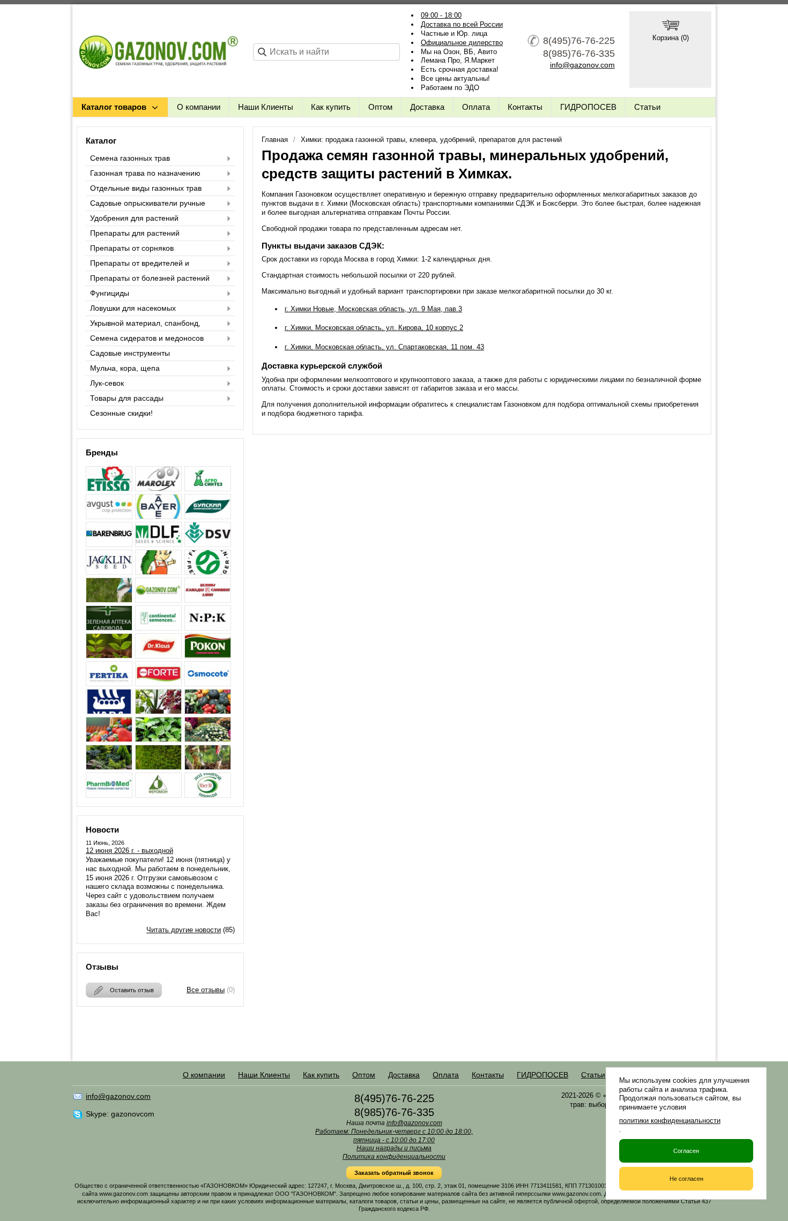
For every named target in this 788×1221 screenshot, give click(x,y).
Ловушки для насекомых (133, 308)
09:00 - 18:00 (441, 15)
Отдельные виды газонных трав (146, 188)
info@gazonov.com (582, 65)
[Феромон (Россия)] (158, 795)
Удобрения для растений (134, 218)
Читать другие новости (183, 930)
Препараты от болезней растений (150, 278)
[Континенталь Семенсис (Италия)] (158, 628)
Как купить (331, 106)
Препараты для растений (135, 233)
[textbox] (326, 52)
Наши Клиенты (265, 106)
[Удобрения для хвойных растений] (109, 767)
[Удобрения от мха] (158, 767)
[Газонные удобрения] (109, 600)
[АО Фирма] (109, 516)
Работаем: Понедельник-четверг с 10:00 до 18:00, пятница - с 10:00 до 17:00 (394, 1136)
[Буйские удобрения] (208, 516)
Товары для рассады (126, 398)
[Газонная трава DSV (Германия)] (208, 544)
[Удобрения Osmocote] (208, 683)
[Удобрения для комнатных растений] (158, 711)
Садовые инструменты (130, 353)
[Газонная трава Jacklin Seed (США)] (109, 572)
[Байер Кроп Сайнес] (158, 516)
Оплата (476, 106)
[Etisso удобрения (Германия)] (109, 488)
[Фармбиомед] (109, 795)
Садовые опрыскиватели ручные (147, 203)
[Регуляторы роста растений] (109, 655)
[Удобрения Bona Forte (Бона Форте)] (158, 683)
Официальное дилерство (462, 43)
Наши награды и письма (394, 1148)
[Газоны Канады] (208, 600)
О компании (198, 106)
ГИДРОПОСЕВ (588, 106)
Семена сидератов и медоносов (147, 338)
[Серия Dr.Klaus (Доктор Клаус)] (158, 655)
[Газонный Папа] (158, 600)
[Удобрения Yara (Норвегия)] (109, 711)
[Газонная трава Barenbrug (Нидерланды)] (109, 544)
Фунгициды (109, 293)
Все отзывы (206, 990)
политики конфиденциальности (669, 1121)
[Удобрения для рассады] (158, 739)
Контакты (525, 106)
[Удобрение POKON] (208, 655)
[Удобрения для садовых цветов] (208, 739)
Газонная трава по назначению (145, 173)
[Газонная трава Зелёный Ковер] (158, 572)
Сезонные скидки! (121, 413)
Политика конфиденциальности (394, 1156)
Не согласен (686, 1178)
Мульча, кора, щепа (125, 368)
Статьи (647, 106)
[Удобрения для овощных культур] (208, 711)
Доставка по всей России (462, 24)
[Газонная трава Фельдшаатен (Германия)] (208, 572)
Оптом (380, 106)
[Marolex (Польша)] (158, 488)
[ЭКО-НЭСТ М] (208, 795)
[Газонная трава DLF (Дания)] (158, 544)
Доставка (427, 106)
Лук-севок (107, 383)
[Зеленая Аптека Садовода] (109, 628)
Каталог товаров (113, 106)
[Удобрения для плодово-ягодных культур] (109, 739)
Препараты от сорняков (132, 248)
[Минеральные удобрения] (208, 628)
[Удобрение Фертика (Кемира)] (109, 683)
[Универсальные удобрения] (208, 767)
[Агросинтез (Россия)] (208, 488)
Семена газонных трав (130, 158)
